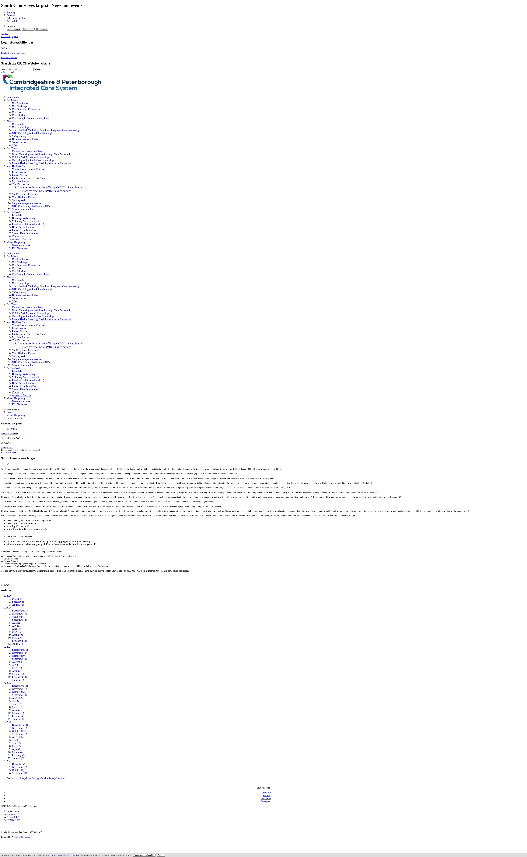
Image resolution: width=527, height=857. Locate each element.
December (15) (20, 649)
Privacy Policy (70, 855)
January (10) (18, 719)
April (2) (16, 670)
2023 (9, 682)
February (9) (18, 716)
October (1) (18, 770)
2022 (9, 722)
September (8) (19, 734)
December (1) (19, 764)
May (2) (16, 746)
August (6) (17, 697)
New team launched (9, 433)
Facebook (266, 798)
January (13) (18, 643)
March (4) (17, 752)
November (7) (19, 613)
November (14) (20, 652)
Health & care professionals (13, 53)
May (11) (17, 667)
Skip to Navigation (16, 18)
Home (10, 412)
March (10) (18, 673)
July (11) (16, 625)
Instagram (266, 801)
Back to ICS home (9, 57)
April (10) (17, 634)
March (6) (17, 637)
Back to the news (8, 452)
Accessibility (13, 21)
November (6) (19, 688)
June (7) (16, 743)
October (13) (19, 691)
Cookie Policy (55, 855)
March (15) (18, 713)
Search (4, 69)
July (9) (16, 664)
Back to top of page (16, 778)
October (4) (18, 616)
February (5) (18, 601)
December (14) (20, 724)
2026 (9, 595)
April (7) (16, 710)
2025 (9, 607)
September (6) (19, 619)
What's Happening (16, 415)
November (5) (19, 727)
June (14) (17, 703)
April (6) (16, 749)
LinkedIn (266, 792)
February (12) (19, 640)
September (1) (19, 773)
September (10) (20, 658)
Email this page (48, 778)
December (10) (20, 685)
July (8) (16, 740)
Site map (11, 12)
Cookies (11, 15)
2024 (9, 646)
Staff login (5, 48)
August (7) (17, 622)
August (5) (17, 661)
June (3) (16, 628)
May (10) (17, 706)
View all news (7, 447)
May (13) (17, 631)
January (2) (18, 758)
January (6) (18, 604)
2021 (9, 761)
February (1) (18, 755)
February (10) (19, 676)
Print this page (33, 778)
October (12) (19, 731)
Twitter (266, 795)
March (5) (17, 598)
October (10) (19, 655)
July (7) (16, 700)
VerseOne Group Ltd (21, 837)
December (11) (20, 610)
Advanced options (9, 72)
